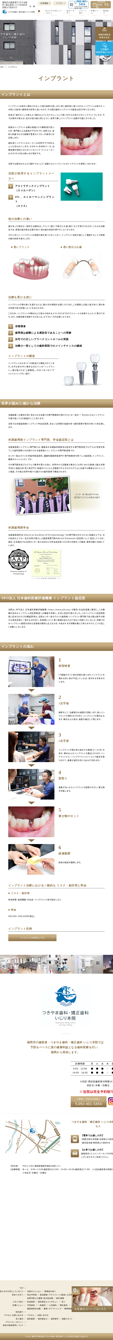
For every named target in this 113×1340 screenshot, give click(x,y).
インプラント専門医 (77, 616)
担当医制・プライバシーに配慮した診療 (56, 1294)
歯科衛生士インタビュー (48, 1301)
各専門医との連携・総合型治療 (40, 1298)
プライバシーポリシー (14, 1322)
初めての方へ (17, 1294)
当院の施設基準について (13, 1325)
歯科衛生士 (43, 1318)
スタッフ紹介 (18, 1301)
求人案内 (19, 1318)
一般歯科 (42, 1305)
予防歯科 (31, 1305)
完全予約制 (32, 1294)
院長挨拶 (31, 1301)
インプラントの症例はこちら (32, 937)
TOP (21, 1288)
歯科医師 (31, 1318)
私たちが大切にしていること (12, 1291)
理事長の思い (50, 1291)
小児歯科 (53, 1305)
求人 (63, 1301)
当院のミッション (34, 1291)
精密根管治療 (70, 1308)
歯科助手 (55, 1318)
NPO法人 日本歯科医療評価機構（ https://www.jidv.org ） (44, 609)
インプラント (24, 613)
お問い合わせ (43, 1315)
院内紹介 (19, 1311)
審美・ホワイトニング (52, 1308)
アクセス (59, 3)
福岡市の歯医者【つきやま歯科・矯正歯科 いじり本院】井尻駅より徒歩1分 (60, 1336)
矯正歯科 (64, 1305)
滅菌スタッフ (67, 1318)
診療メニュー (18, 1305)
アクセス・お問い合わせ (13, 1315)
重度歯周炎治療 (34, 1308)
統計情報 (60, 1298)
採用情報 (44, 3)
